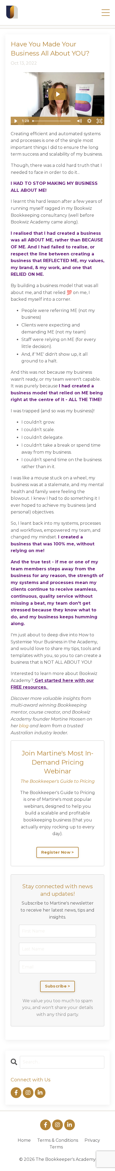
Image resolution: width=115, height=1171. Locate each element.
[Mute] (79, 121)
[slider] (52, 121)
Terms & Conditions (57, 1140)
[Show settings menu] (89, 121)
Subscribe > (57, 986)
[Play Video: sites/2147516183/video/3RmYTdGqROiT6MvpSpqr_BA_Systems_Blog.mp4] (57, 94)
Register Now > (57, 852)
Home (24, 1140)
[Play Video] (15, 121)
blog (24, 725)
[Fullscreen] (99, 121)
